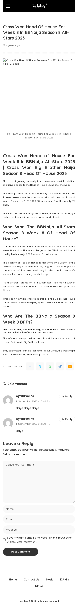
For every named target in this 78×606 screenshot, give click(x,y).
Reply (68, 396)
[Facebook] (30, 366)
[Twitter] (40, 366)
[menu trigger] (10, 6)
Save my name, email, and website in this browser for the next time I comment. (39, 539)
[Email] (70, 366)
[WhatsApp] (50, 366)
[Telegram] (60, 366)
